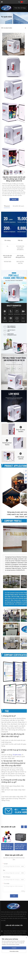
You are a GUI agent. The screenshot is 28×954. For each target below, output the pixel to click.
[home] (7, 8)
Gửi (14, 896)
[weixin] (26, 482)
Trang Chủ (4, 19)
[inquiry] (26, 471)
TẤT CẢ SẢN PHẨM (6, 28)
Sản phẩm (11, 19)
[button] (22, 827)
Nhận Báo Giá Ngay (20, 8)
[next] (24, 172)
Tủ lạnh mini (19, 19)
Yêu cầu (14, 199)
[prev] (2, 172)
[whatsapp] (26, 474)
